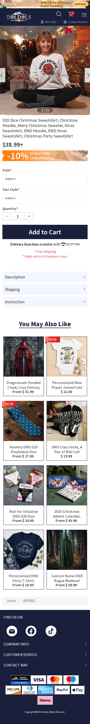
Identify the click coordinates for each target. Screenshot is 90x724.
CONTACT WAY (16, 665)
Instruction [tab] (14, 301)
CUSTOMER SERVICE (20, 654)
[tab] (45, 277)
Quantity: (10, 208)
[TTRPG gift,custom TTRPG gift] (19, 15)
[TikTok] (52, 632)
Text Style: (11, 189)
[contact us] (13, 632)
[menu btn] (84, 14)
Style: (7, 170)
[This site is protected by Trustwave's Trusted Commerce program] (20, 679)
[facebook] (32, 632)
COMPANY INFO (16, 644)
